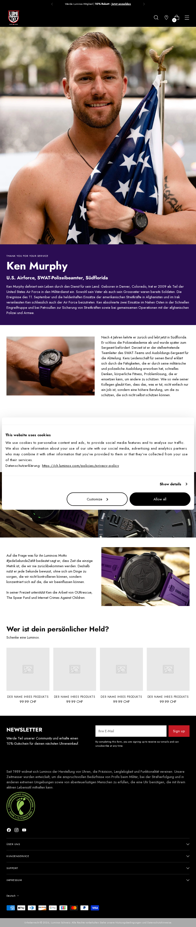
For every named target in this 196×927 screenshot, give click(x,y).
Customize (94, 499)
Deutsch (11, 896)
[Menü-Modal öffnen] (187, 18)
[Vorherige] (52, 4)
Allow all (159, 499)
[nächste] (144, 4)
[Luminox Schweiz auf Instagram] (17, 831)
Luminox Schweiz (60, 922)
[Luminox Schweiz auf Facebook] (9, 831)
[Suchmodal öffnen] (156, 18)
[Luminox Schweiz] (13, 18)
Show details (170, 484)
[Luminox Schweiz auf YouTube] (24, 831)
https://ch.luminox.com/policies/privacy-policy (80, 465)
